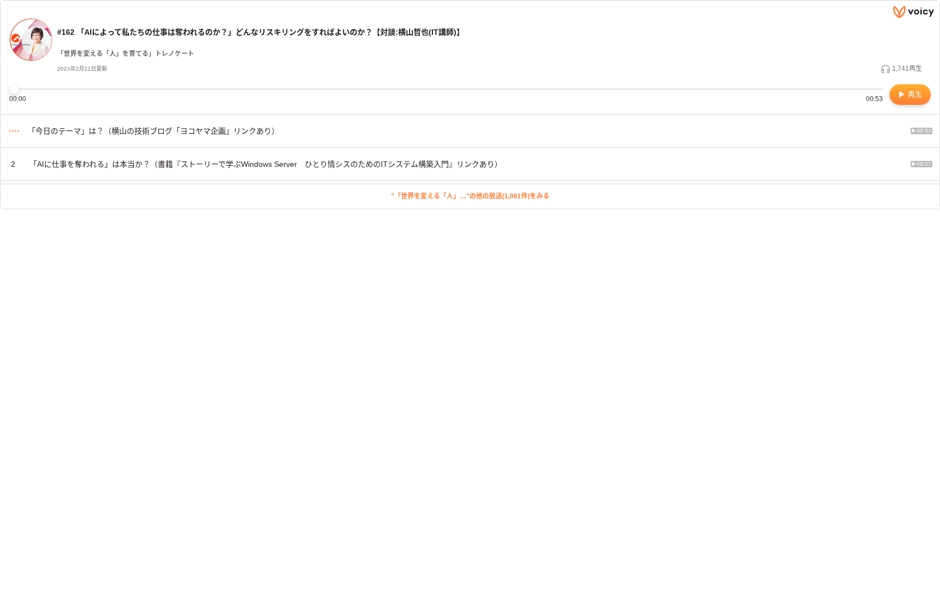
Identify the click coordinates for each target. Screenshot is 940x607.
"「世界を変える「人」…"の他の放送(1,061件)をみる (470, 196)
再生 (914, 94)
